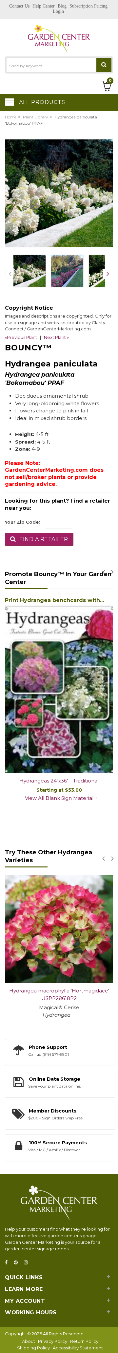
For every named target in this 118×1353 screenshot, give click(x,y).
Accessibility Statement (78, 1347)
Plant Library (35, 116)
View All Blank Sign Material (59, 798)
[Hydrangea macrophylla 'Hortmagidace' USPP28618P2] (59, 929)
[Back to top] (111, 1341)
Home (10, 116)
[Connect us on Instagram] (28, 1262)
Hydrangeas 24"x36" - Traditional (59, 781)
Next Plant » (56, 337)
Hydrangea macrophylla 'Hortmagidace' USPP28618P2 (59, 994)
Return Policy (84, 1341)
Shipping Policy (33, 1347)
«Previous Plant (21, 337)
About (28, 1341)
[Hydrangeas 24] (59, 689)
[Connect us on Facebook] (8, 1262)
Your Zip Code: (22, 522)
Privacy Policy (52, 1341)
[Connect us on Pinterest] (18, 1262)
